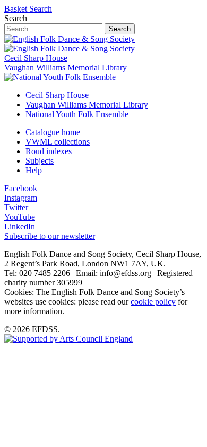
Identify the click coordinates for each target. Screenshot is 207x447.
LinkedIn (19, 226)
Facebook (20, 188)
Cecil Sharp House (35, 57)
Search (40, 8)
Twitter (16, 207)
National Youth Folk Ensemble (76, 114)
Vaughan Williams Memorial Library (65, 67)
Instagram (20, 197)
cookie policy (153, 301)
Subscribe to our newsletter (49, 235)
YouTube (19, 216)
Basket (16, 8)
